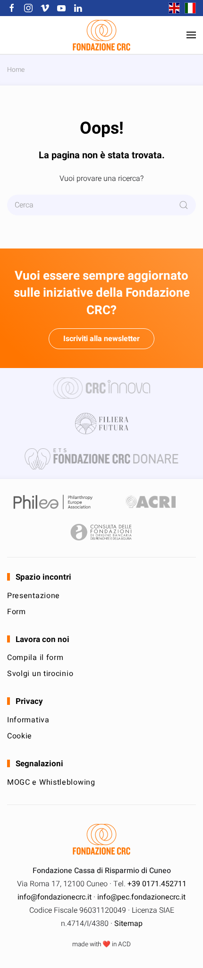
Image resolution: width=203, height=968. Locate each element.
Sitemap (128, 923)
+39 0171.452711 (156, 884)
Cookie (19, 736)
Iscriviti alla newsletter (101, 338)
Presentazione (33, 595)
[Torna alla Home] (101, 34)
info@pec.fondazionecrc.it (141, 897)
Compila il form (35, 657)
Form (16, 611)
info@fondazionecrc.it (54, 897)
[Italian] (188, 8)
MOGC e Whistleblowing (51, 782)
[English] (172, 8)
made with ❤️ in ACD (101, 944)
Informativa (28, 720)
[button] (191, 34)
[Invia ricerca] (183, 205)
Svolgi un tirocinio (40, 673)
